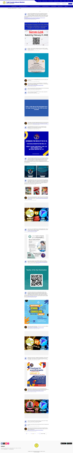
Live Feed (19, 8)
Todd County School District (12, 8)
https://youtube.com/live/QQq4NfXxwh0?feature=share (36, 327)
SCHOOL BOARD (14, 6)
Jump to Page (43, 433)
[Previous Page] (26, 433)
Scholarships (53, 6)
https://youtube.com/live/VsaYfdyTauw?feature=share (35, 85)
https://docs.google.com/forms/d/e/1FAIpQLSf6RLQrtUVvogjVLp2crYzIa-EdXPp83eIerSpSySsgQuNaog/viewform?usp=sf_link (34, 18)
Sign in (70, 3)
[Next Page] (39, 433)
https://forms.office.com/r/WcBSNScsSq (41, 262)
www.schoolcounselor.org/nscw (32, 296)
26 (31, 433)
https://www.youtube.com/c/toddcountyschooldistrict (41, 123)
